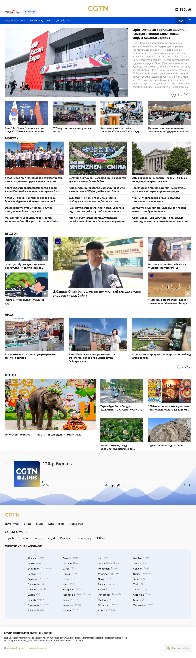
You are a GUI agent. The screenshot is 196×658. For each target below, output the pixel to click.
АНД (8, 314)
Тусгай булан (76, 523)
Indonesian (77, 594)
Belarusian (39, 568)
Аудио (181, 20)
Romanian (108, 605)
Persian (106, 584)
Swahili (142, 573)
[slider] (42, 482)
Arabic (35, 563)
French (71, 558)
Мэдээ (27, 523)
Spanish (142, 568)
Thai (138, 584)
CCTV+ (100, 538)
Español (23, 538)
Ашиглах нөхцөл (37, 647)
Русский (65, 538)
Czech (34, 594)
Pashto (104, 599)
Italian (70, 599)
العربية (52, 538)
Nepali (104, 579)
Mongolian (108, 568)
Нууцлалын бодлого (14, 647)
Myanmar (110, 573)
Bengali (34, 573)
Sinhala (141, 563)
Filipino (36, 610)
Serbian (141, 558)
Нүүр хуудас (12, 523)
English (9, 538)
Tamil (139, 579)
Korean (71, 610)
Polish (105, 589)
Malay (108, 563)
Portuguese (109, 594)
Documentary (83, 538)
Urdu (138, 599)
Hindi (68, 584)
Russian (107, 610)
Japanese (72, 605)
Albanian (36, 558)
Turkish (141, 589)
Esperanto (38, 605)
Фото (9, 375)
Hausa (70, 573)
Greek (71, 568)
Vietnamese (145, 605)
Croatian (37, 589)
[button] (174, 95)
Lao (103, 558)
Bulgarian (38, 579)
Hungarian (72, 589)
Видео (10, 234)
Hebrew (70, 579)
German (71, 563)
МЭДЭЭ (10, 138)
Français (38, 538)
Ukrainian (144, 594)
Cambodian (36, 584)
